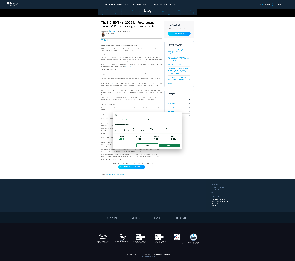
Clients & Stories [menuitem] (141, 4)
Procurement (120, 174)
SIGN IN (268, 4)
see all (170, 84)
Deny (147, 145)
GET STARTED (278, 4)
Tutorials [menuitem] (71, 185)
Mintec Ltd (216, 192)
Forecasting (179, 107)
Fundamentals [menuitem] (95, 185)
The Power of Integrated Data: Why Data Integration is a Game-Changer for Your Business (178, 58)
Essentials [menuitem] (83, 185)
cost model (179, 111)
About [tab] (170, 119)
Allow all (169, 145)
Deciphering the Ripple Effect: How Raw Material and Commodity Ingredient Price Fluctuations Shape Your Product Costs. (178, 71)
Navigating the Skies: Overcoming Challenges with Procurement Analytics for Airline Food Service (179, 79)
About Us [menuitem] (162, 4)
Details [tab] (147, 119)
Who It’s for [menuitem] (128, 4)
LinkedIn (115, 33)
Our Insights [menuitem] (152, 4)
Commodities (110, 174)
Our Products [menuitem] (109, 4)
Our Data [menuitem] (119, 4)
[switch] (139, 139)
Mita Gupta (111, 31)
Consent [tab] (124, 119)
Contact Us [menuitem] (172, 4)
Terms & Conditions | (150, 254)
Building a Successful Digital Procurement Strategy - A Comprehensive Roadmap (176, 51)
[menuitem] (261, 4)
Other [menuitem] (115, 185)
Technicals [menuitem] (105, 185)
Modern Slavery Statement (163, 254)
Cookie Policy (129, 254)
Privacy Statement (138, 254)
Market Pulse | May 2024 (175, 64)
